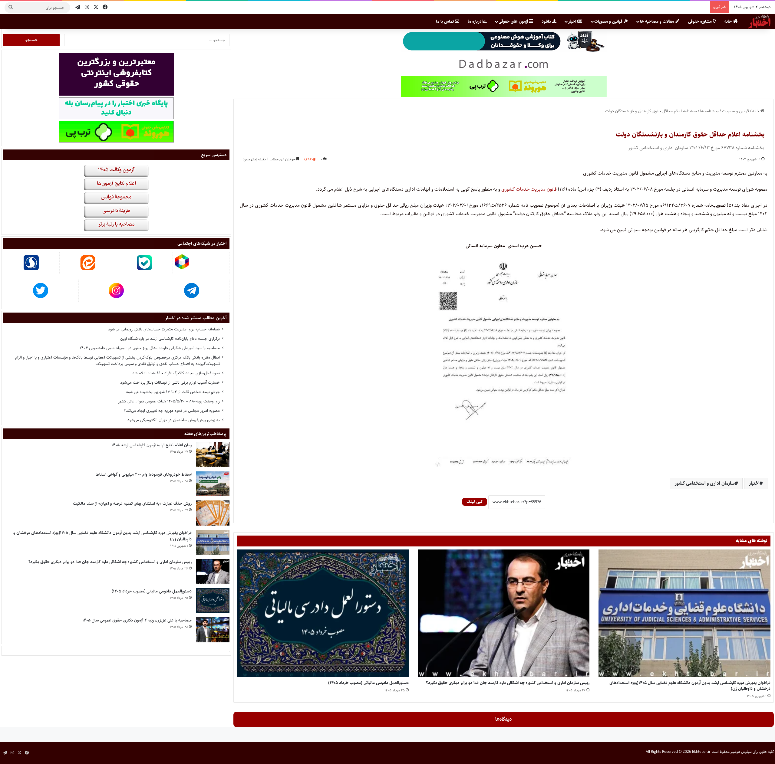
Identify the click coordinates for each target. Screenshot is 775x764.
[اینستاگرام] (86, 7)
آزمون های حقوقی (514, 21)
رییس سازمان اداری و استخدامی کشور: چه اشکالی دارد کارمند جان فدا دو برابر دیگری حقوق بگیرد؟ (507, 683)
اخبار (572, 21)
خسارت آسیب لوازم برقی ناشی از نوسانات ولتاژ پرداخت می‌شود (170, 382)
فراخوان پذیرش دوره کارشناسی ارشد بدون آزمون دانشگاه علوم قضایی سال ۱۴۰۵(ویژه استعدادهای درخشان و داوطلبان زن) (689, 686)
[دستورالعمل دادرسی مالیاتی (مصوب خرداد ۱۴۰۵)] (323, 613)
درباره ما (475, 21)
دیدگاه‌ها (503, 719)
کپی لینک (475, 501)
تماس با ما (445, 21)
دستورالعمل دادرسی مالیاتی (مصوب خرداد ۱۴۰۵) (368, 683)
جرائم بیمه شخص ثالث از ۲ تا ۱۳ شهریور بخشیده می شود (173, 392)
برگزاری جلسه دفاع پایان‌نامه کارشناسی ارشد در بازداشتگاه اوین (170, 338)
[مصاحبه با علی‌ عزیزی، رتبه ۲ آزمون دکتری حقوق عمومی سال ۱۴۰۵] (212, 629)
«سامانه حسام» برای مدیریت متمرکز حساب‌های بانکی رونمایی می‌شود (164, 329)
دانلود (547, 21)
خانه (728, 21)
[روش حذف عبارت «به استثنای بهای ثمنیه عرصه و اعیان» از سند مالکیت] (212, 513)
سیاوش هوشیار (741, 752)
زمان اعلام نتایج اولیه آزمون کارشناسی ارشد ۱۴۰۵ (151, 445)
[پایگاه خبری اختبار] (759, 21)
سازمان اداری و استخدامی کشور (705, 483)
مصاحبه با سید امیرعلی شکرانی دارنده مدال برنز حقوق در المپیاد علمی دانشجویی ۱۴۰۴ (150, 348)
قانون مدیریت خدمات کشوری (529, 189)
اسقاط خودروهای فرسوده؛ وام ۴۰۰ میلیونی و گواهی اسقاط (144, 474)
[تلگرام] (77, 7)
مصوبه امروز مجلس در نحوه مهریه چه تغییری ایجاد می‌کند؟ (172, 410)
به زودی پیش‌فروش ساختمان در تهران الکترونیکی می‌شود (173, 420)
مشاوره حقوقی (700, 21)
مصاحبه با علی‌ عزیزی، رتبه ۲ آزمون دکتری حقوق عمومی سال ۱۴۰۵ (137, 620)
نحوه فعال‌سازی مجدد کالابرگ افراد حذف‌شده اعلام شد (176, 373)
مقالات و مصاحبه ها (657, 21)
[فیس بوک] (105, 7)
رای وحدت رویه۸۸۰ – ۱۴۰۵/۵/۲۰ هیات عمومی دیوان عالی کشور (169, 401)
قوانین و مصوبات (609, 21)
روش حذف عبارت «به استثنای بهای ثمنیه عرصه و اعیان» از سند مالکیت (132, 503)
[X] (96, 7)
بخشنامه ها (709, 111)
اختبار (754, 483)
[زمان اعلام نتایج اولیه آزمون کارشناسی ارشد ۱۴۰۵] (212, 454)
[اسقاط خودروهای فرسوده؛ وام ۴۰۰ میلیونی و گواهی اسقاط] (212, 484)
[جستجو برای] (11, 7)
